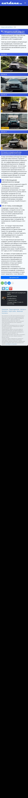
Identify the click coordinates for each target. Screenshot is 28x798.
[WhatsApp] (2, 283)
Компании (5, 309)
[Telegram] (5, 283)
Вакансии (20, 311)
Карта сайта (12, 311)
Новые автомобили (7, 27)
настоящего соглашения (11, 344)
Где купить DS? (14, 277)
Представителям (14, 309)
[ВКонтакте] (9, 283)
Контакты (5, 313)
